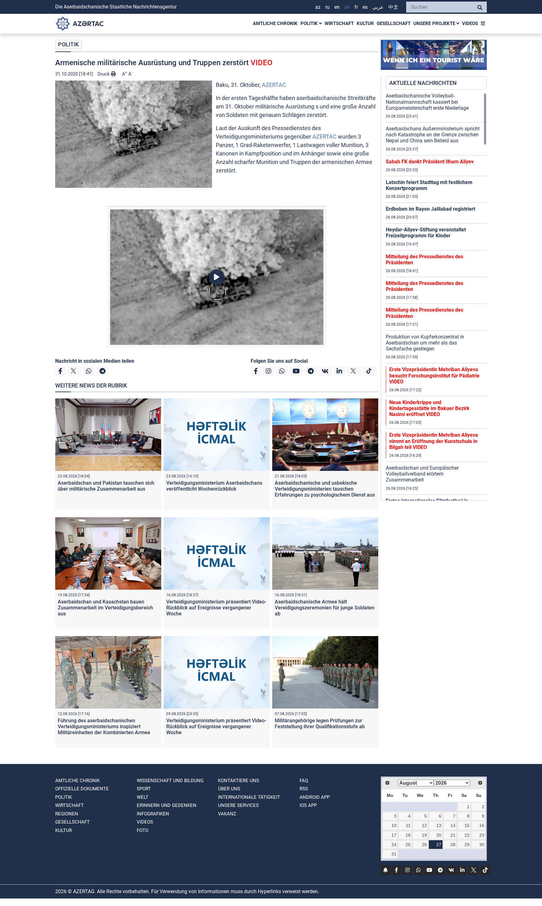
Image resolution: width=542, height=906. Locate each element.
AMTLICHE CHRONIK (275, 23)
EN (337, 7)
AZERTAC (274, 85)
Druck (104, 74)
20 (438, 835)
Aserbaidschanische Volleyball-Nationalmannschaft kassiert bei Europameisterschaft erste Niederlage (427, 102)
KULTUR (365, 23)
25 (408, 844)
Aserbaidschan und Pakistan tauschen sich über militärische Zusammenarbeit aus (106, 486)
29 (467, 844)
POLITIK (309, 23)
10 (393, 825)
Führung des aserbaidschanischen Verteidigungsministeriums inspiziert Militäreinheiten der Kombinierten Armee (104, 726)
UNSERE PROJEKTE (434, 23)
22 (467, 835)
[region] (436, 296)
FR (356, 7)
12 (424, 825)
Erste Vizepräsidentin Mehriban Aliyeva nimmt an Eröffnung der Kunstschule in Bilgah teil (433, 441)
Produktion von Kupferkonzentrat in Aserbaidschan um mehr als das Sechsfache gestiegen (425, 343)
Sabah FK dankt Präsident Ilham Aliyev (430, 162)
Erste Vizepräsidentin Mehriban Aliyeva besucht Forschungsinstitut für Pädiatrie (434, 375)
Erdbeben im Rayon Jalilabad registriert (430, 209)
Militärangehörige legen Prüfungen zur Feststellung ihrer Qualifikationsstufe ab (320, 724)
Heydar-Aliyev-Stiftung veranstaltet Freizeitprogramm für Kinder (426, 233)
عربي (378, 7)
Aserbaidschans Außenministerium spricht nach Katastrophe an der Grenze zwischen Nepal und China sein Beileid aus (433, 135)
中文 (393, 7)
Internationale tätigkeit (249, 797)
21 (452, 835)
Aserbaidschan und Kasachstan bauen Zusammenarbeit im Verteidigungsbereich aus (105, 608)
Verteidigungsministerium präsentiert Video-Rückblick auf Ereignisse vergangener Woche (216, 608)
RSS (304, 789)
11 (408, 825)
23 (481, 835)
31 (393, 853)
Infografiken (153, 814)
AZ (318, 7)
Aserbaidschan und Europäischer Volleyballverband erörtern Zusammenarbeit (422, 474)
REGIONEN (66, 814)
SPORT (144, 789)
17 (393, 835)
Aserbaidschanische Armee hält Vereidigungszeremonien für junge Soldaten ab (325, 608)
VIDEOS (470, 23)
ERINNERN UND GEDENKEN (166, 805)
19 (424, 835)
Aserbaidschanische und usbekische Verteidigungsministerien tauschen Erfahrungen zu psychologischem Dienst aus (325, 489)
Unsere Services (238, 805)
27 (438, 844)
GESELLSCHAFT (394, 23)
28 (452, 844)
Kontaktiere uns (238, 780)
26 (424, 844)
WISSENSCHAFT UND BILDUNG (170, 780)
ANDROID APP (315, 797)
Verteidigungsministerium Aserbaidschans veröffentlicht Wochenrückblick (214, 486)
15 (467, 825)
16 (481, 825)
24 (393, 844)
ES (365, 7)
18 (408, 835)
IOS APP (308, 805)
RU (327, 7)
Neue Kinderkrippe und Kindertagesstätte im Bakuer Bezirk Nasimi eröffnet (429, 408)
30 (481, 844)
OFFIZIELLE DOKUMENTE (82, 789)
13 (438, 825)
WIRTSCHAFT (339, 23)
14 (452, 825)
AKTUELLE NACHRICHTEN (423, 83)
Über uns (229, 789)
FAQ (304, 780)
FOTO (142, 830)
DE (347, 7)
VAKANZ (227, 814)
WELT (142, 797)
